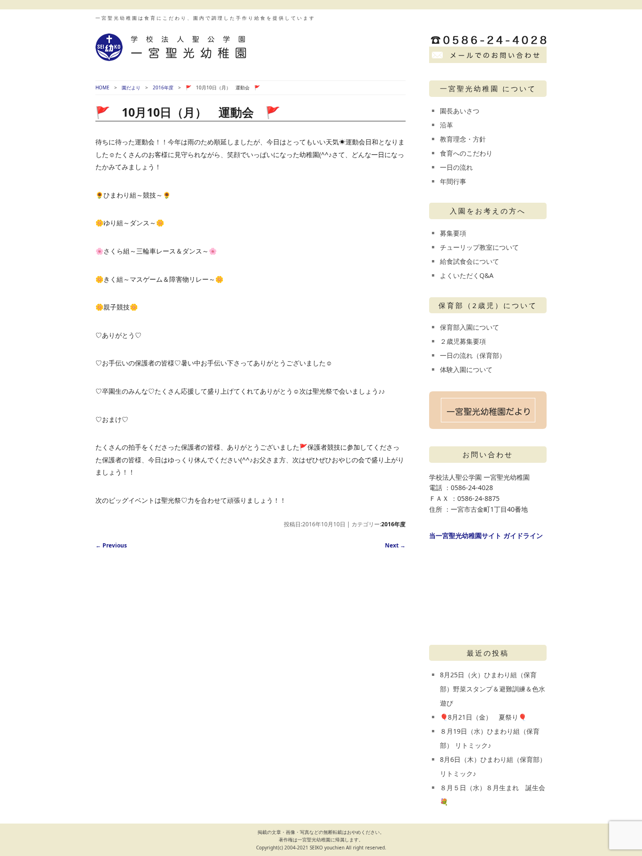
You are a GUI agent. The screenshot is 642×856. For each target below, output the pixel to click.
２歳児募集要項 (463, 341)
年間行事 (453, 181)
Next (395, 545)
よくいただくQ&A (466, 275)
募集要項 (453, 233)
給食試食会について (469, 261)
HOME (102, 87)
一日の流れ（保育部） (473, 355)
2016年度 (163, 87)
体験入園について (466, 369)
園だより (131, 87)
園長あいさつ (459, 110)
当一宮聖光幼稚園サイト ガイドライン (486, 535)
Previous (111, 545)
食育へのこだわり (466, 153)
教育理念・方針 (463, 139)
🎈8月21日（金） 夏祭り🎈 (483, 717)
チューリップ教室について (479, 247)
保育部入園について (469, 327)
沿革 (446, 124)
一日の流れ (456, 167)
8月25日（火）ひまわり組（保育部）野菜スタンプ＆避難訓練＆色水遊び (492, 688)
